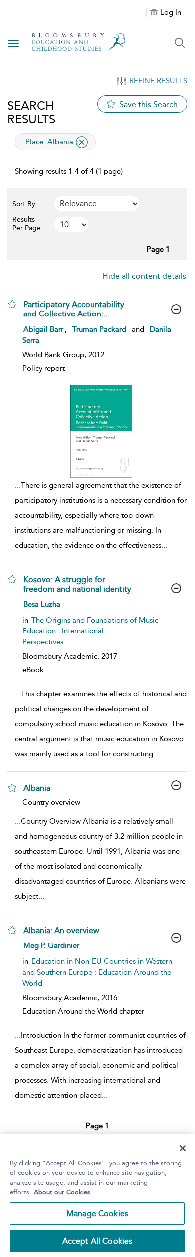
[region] (97, 1195)
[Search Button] (180, 43)
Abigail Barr (44, 329)
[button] (13, 304)
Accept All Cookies (97, 1241)
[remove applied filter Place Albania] (82, 142)
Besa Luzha (42, 604)
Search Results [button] (32, 112)
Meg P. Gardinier (52, 945)
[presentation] (101, 431)
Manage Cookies (97, 1213)
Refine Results (159, 80)
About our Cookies (62, 1192)
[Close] (183, 1148)
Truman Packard (99, 329)
